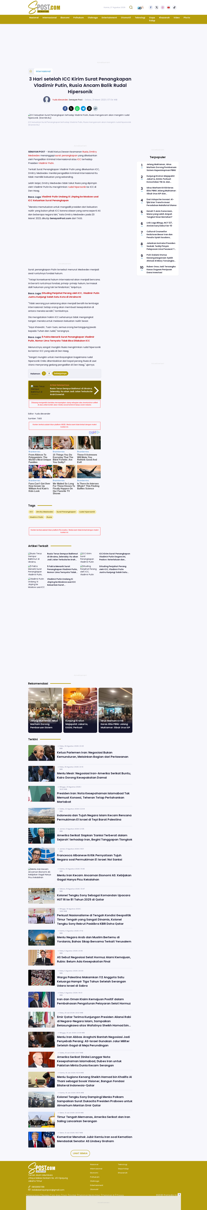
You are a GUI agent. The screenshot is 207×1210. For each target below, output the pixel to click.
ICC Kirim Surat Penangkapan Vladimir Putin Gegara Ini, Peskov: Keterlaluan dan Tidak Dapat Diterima (114, 557)
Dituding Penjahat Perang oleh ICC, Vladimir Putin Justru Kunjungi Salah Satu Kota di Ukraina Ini (113, 570)
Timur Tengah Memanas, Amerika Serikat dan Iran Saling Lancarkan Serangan (93, 1119)
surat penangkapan (66, 155)
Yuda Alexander (60, 99)
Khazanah (164, 17)
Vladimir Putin (46, 163)
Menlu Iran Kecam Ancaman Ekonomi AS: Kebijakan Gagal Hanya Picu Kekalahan (94, 877)
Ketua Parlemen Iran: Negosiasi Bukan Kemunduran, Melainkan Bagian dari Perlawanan (92, 755)
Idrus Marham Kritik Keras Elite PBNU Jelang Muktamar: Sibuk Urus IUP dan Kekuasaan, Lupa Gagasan (115, 727)
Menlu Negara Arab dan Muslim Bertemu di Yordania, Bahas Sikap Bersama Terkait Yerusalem (94, 939)
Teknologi (140, 17)
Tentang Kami (33, 1195)
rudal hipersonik (77, 187)
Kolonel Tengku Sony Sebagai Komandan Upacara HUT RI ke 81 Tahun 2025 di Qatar (93, 897)
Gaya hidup (152, 19)
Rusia (85, 151)
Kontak (72, 1195)
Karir (65, 1195)
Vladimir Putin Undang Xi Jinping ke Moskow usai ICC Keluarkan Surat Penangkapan (61, 583)
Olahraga (93, 17)
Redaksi (46, 1195)
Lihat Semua (80, 1153)
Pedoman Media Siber (89, 1195)
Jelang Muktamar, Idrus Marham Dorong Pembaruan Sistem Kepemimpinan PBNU (44, 726)
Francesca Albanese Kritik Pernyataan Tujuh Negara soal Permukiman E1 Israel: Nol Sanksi (89, 857)
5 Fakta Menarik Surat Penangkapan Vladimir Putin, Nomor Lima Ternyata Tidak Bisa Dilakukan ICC (62, 570)
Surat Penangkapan (66, 511)
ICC (79, 159)
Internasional (50, 17)
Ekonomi (65, 17)
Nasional (34, 17)
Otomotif (126, 17)
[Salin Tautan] (95, 108)
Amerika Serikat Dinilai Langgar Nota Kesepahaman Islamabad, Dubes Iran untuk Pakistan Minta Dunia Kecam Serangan (89, 1061)
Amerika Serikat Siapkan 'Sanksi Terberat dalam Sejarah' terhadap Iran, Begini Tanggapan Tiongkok (94, 837)
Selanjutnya (60, 373)
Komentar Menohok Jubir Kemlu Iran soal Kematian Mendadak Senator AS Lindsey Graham (94, 1139)
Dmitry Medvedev (44, 511)
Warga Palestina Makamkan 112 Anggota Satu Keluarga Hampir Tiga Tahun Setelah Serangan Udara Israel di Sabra (91, 981)
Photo (187, 17)
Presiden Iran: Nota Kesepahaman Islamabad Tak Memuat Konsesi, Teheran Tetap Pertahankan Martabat (93, 797)
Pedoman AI (109, 1195)
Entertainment (109, 17)
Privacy (120, 1195)
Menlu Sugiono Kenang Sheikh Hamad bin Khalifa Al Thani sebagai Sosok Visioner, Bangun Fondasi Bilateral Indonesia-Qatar (94, 1081)
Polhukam (78, 17)
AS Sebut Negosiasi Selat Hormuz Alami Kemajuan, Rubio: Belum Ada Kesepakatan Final (94, 959)
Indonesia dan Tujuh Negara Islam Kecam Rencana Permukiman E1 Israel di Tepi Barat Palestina (94, 817)
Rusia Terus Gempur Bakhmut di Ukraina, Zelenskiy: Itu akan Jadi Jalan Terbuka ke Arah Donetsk (71, 391)
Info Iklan (56, 1195)
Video (177, 17)
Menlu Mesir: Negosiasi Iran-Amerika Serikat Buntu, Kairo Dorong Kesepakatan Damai (94, 775)
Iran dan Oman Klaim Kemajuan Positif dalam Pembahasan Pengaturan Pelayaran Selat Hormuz (94, 1001)
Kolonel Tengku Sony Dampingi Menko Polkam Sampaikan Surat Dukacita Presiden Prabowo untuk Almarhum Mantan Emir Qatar (94, 1101)
